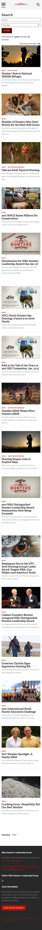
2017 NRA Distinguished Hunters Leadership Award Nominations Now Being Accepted (18, 509)
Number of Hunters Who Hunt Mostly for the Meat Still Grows (21, 123)
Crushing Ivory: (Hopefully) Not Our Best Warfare (21, 806)
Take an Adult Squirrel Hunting (20, 170)
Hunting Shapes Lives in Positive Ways (16, 460)
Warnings (21, 918)
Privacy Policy (5, 918)
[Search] (38, 4)
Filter (7, 30)
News (4, 70)
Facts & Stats (12, 70)
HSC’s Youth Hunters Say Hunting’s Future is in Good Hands (18, 318)
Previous (6, 835)
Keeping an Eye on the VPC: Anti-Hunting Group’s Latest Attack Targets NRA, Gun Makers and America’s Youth (19, 568)
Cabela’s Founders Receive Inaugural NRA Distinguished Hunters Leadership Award (19, 618)
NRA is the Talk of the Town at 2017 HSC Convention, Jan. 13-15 (20, 367)
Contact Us (14, 918)
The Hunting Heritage (16, 167)
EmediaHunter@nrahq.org (11, 861)
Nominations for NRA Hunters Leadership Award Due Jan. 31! (20, 262)
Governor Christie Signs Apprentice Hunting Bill (16, 665)
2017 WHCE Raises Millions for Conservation (20, 217)
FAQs (27, 918)
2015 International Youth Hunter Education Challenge (19, 710)
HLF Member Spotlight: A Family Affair (17, 755)
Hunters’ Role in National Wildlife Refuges (17, 75)
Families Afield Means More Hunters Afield (18, 412)
